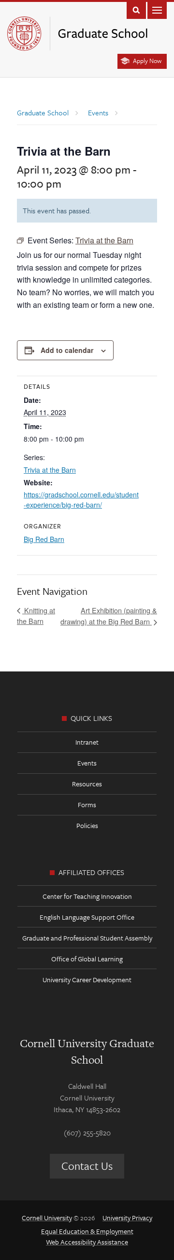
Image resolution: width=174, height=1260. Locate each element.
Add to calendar (67, 350)
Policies (87, 825)
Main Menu (157, 9)
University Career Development (87, 979)
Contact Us (87, 1166)
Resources (87, 784)
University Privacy (127, 1217)
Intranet (87, 742)
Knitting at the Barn (36, 615)
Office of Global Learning (87, 959)
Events (87, 763)
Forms (87, 804)
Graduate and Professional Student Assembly (87, 938)
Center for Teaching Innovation (87, 896)
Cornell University (47, 1217)
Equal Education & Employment (87, 1231)
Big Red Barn (44, 539)
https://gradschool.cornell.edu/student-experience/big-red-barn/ (81, 500)
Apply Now (147, 60)
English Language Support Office (87, 917)
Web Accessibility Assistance (87, 1242)
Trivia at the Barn (50, 470)
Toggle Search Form (136, 9)
